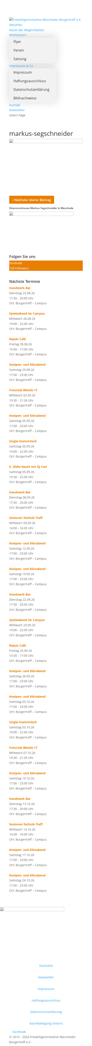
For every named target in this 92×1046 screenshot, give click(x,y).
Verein (18, 50)
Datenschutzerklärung (31, 89)
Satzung (19, 58)
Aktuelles (15, 25)
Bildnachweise (24, 98)
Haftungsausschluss (29, 81)
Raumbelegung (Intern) (46, 1023)
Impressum (22, 72)
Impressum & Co (21, 66)
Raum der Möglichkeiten (26, 30)
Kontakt (14, 105)
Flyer (17, 41)
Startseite (46, 966)
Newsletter (17, 110)
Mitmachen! (17, 35)
